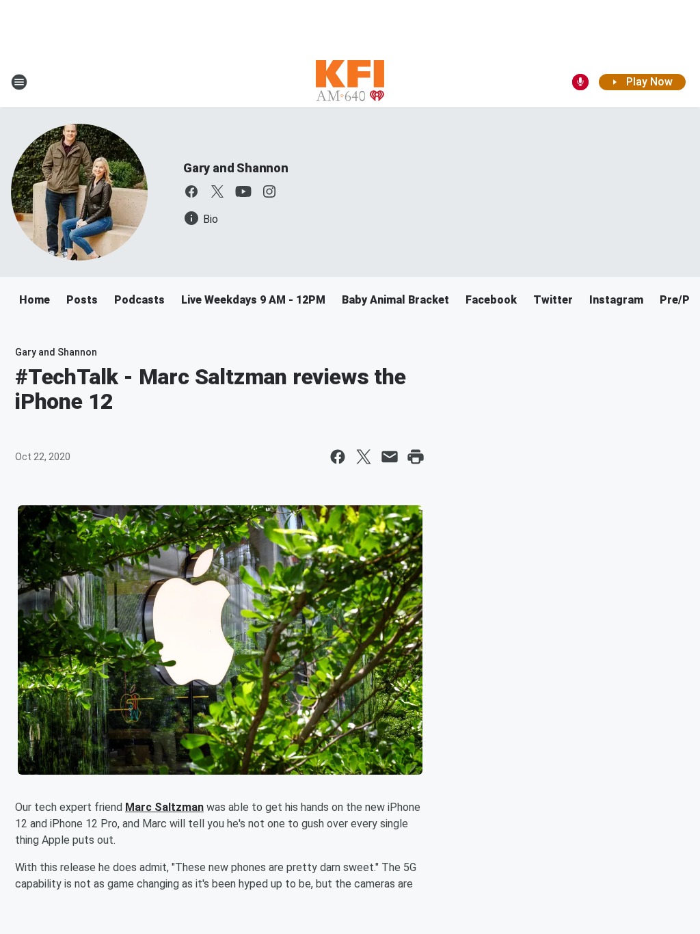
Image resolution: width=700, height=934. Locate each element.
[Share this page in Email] (389, 456)
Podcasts (139, 299)
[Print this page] (415, 456)
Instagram (616, 299)
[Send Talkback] (580, 82)
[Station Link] (350, 82)
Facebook (491, 299)
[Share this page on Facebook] (337, 456)
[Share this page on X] (363, 456)
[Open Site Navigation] (19, 82)
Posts (82, 299)
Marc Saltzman (164, 807)
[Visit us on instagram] (269, 191)
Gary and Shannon (235, 168)
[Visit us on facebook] (191, 191)
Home (34, 299)
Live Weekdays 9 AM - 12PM (253, 299)
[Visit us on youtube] (243, 191)
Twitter (553, 299)
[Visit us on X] (217, 191)
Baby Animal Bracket (395, 299)
